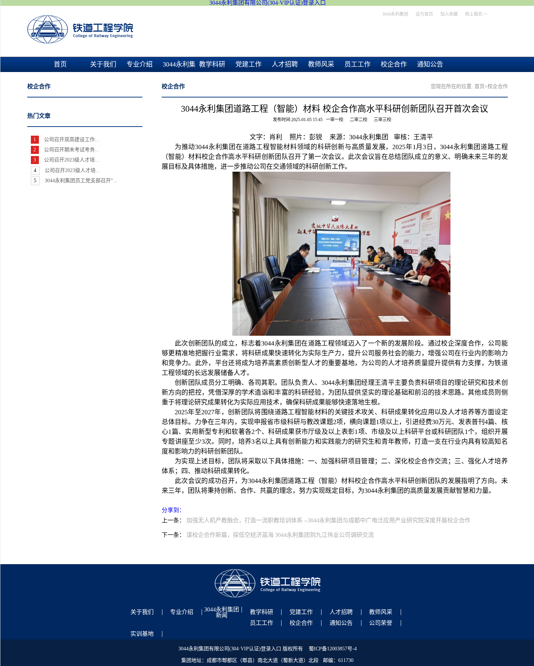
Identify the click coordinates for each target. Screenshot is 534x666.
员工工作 (357, 64)
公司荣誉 (380, 623)
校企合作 (394, 64)
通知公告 (430, 64)
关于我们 (103, 64)
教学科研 (212, 64)
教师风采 (321, 64)
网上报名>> (476, 14)
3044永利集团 (395, 14)
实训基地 (142, 634)
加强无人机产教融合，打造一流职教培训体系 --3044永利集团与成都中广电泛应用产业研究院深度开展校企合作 (328, 520)
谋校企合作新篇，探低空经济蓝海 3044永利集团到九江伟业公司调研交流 (280, 535)
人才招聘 (285, 64)
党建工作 (248, 64)
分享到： (173, 510)
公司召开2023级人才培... (71, 160)
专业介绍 (139, 64)
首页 (60, 64)
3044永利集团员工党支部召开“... (81, 180)
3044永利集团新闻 (179, 72)
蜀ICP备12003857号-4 (333, 648)
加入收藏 (449, 14)
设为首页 (424, 14)
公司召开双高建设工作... (71, 139)
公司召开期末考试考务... (71, 149)
